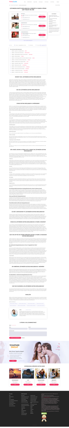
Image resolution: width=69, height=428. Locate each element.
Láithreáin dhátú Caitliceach (13, 303)
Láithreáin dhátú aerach (33, 398)
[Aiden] (14, 313)
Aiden (20, 309)
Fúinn (10, 398)
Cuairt (42, 16)
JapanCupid (30, 54)
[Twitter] (44, 45)
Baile (25, 1)
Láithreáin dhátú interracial (25, 396)
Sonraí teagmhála (11, 399)
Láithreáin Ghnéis (32, 395)
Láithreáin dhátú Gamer (33, 404)
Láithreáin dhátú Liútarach (40, 303)
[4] (14, 325)
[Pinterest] (45, 45)
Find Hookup (46, 1)
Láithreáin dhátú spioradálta (21, 305)
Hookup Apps (40, 1)
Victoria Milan (26, 70)
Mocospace (27, 68)
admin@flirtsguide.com (47, 397)
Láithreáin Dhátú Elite (33, 399)
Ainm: (10, 327)
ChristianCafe (26, 63)
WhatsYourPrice (27, 52)
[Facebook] (40, 45)
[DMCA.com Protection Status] (44, 414)
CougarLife (31, 409)
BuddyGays (27, 66)
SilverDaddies (32, 405)
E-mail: (29, 327)
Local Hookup (52, 1)
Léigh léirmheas (42, 18)
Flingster (29, 59)
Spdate (31, 410)
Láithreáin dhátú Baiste (13, 305)
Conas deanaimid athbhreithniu (13, 400)
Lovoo (27, 61)
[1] (12, 325)
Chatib (22, 409)
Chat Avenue (23, 406)
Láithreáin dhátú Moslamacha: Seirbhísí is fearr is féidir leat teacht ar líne (54, 16)
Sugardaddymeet (23, 410)
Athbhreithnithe (29, 1)
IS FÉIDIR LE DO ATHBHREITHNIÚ (15, 337)
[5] (15, 325)
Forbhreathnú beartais (12, 403)
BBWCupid (31, 413)
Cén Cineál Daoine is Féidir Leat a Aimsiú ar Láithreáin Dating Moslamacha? (53, 26)
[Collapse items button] (28, 40)
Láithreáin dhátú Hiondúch (22, 303)
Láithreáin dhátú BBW (24, 400)
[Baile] (13, 1)
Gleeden (22, 56)
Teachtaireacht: (11, 330)
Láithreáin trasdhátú (33, 400)
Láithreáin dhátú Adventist (40, 305)
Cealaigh (23, 337)
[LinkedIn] (42, 45)
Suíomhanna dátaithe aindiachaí (31, 305)
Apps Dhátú (23, 395)
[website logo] (15, 16)
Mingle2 (31, 406)
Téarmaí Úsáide (11, 404)
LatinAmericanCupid (24, 413)
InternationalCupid (23, 414)
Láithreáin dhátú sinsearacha (25, 405)
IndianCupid (26, 72)
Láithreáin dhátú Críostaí (24, 398)
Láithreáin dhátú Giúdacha (31, 303)
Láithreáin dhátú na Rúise (33, 396)
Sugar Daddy (35, 1)
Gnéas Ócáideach (23, 399)
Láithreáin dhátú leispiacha (25, 404)
